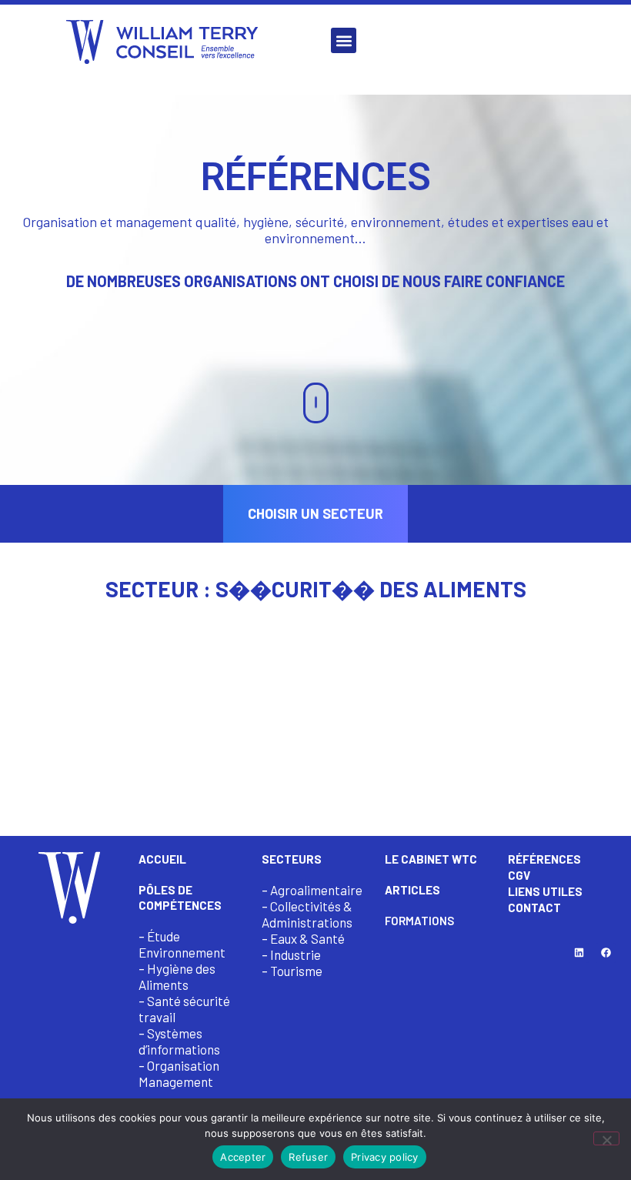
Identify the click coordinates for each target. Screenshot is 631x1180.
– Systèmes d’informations (179, 1041)
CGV (519, 875)
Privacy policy (385, 1157)
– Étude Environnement (182, 944)
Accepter (242, 1157)
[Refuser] (606, 1138)
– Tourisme (292, 970)
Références (544, 859)
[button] (343, 40)
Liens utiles (545, 891)
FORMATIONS (419, 921)
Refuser (308, 1157)
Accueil (162, 859)
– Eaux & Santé (303, 938)
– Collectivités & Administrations (307, 914)
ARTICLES (412, 890)
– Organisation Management (179, 1073)
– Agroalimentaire (312, 890)
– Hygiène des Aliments (177, 976)
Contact (534, 907)
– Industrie (291, 954)
